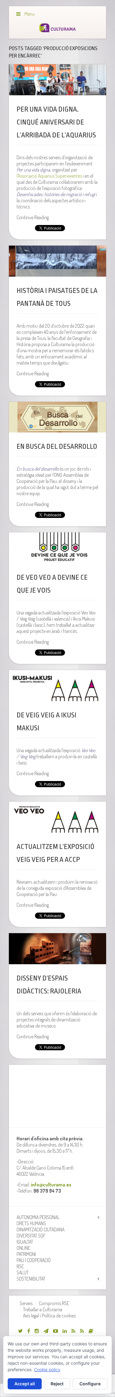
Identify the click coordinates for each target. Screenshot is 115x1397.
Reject (57, 1383)
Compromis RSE (54, 1303)
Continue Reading (33, 217)
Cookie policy (47, 1369)
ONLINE (23, 1248)
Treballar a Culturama (42, 1309)
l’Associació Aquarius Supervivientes (49, 176)
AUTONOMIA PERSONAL (38, 1217)
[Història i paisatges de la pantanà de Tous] (57, 261)
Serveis (26, 1303)
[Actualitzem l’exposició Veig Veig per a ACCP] (57, 817)
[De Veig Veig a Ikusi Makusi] (57, 685)
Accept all (24, 1383)
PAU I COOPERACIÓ (34, 1260)
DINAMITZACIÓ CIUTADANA (40, 1229)
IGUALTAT (25, 1242)
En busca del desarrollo (57, 447)
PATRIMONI (26, 1254)
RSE (20, 1266)
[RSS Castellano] (82, 1331)
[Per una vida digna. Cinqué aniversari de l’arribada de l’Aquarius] (57, 79)
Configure (90, 1383)
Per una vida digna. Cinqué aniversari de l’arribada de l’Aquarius (56, 122)
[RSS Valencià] (73, 1331)
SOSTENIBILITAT (31, 1279)
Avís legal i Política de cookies (49, 1315)
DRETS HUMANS (31, 1223)
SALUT (23, 1272)
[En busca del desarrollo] (57, 417)
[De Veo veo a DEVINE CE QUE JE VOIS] (57, 547)
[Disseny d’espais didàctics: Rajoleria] (57, 948)
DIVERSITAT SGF (31, 1236)
